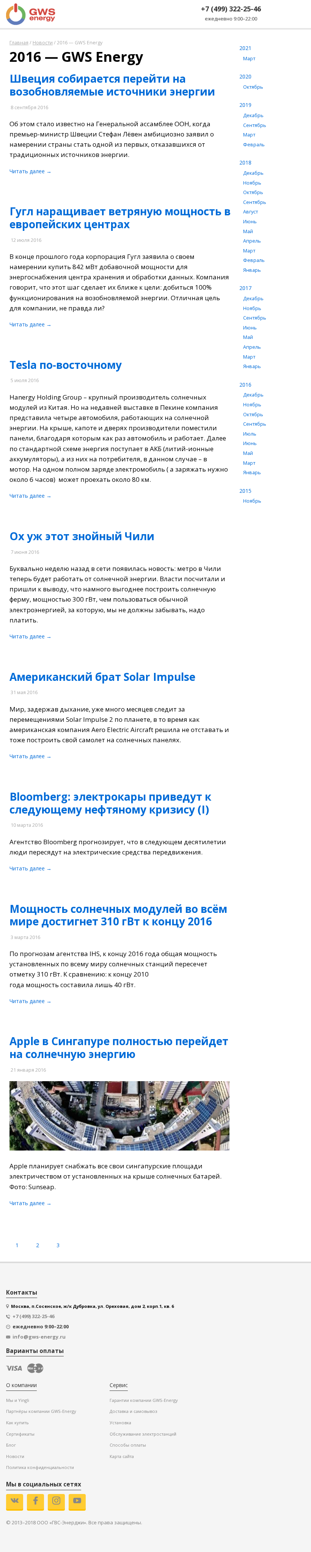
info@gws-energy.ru (39, 1337)
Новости (15, 1456)
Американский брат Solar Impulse (102, 676)
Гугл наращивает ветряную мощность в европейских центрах (120, 217)
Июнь (250, 221)
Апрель (252, 241)
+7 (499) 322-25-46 (231, 8)
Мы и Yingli (17, 1400)
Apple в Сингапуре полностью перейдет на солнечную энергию (118, 1047)
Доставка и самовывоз (133, 1411)
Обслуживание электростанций (143, 1434)
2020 (245, 76)
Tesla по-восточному (65, 364)
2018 (245, 162)
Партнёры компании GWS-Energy (41, 1411)
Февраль (254, 144)
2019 (245, 104)
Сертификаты (20, 1434)
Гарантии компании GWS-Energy (144, 1400)
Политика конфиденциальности (40, 1467)
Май (248, 231)
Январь (252, 270)
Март (249, 58)
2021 (245, 48)
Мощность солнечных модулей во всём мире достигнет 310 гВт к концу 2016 (118, 915)
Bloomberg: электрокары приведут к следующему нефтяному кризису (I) (110, 803)
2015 (245, 490)
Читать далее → (30, 171)
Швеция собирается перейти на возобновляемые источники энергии (112, 85)
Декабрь (253, 115)
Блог (11, 1445)
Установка (120, 1422)
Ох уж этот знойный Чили (81, 536)
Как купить (17, 1422)
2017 (245, 288)
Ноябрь (252, 183)
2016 (245, 384)
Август (250, 212)
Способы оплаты (128, 1445)
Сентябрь (254, 125)
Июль (249, 434)
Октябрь (253, 87)
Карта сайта (122, 1456)
